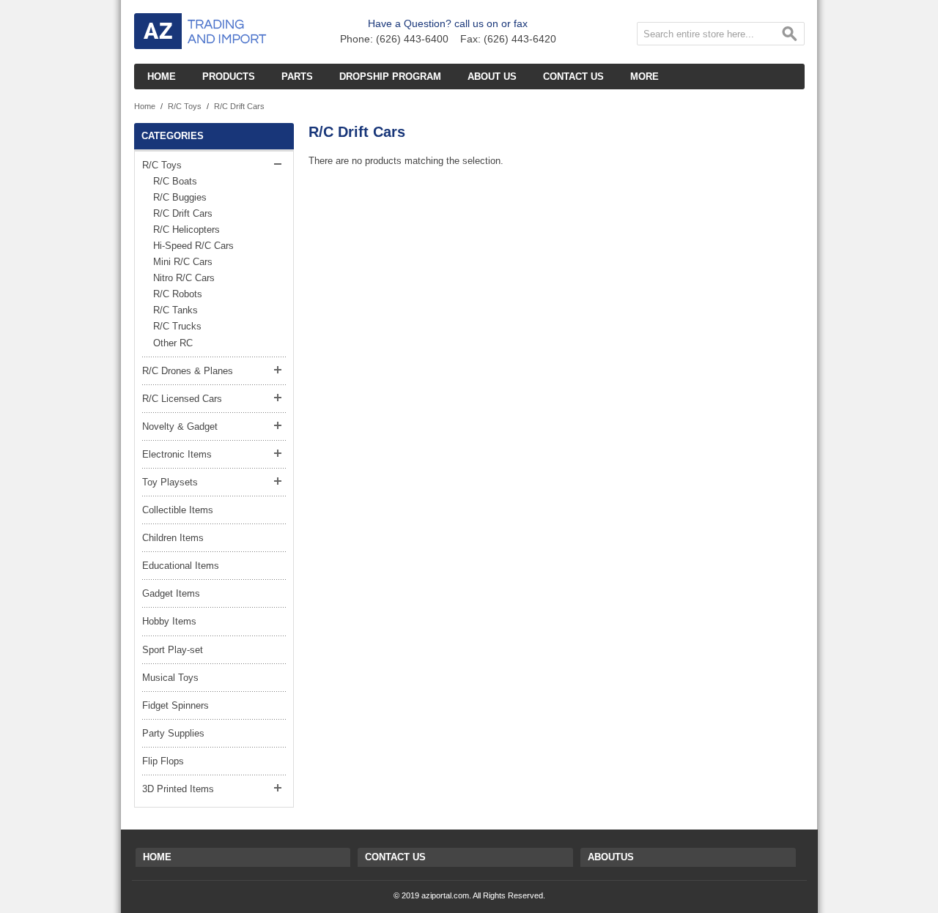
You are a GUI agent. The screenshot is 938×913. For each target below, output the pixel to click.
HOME (157, 856)
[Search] (790, 36)
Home (144, 106)
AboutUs (611, 856)
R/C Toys (185, 106)
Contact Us (395, 856)
